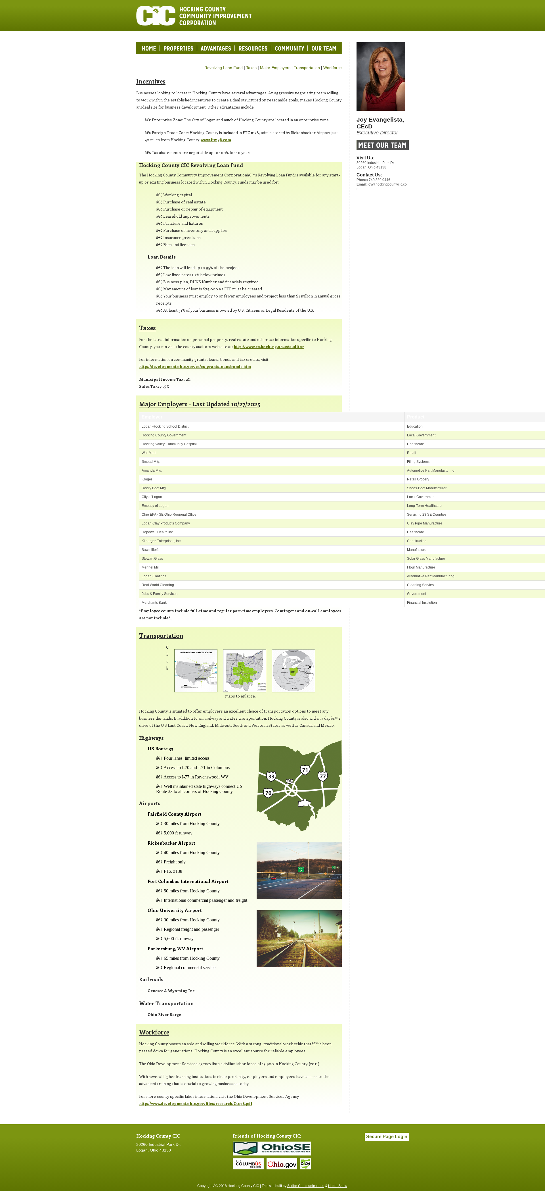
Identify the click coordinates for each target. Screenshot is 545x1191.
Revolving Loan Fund (223, 67)
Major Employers (275, 67)
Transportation (307, 67)
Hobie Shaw (337, 1186)
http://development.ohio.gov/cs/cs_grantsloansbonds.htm (195, 366)
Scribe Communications (305, 1186)
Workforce (332, 67)
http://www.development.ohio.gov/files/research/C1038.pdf (195, 1103)
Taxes (251, 67)
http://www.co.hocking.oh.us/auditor (269, 346)
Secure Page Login (386, 1136)
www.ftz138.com (216, 139)
